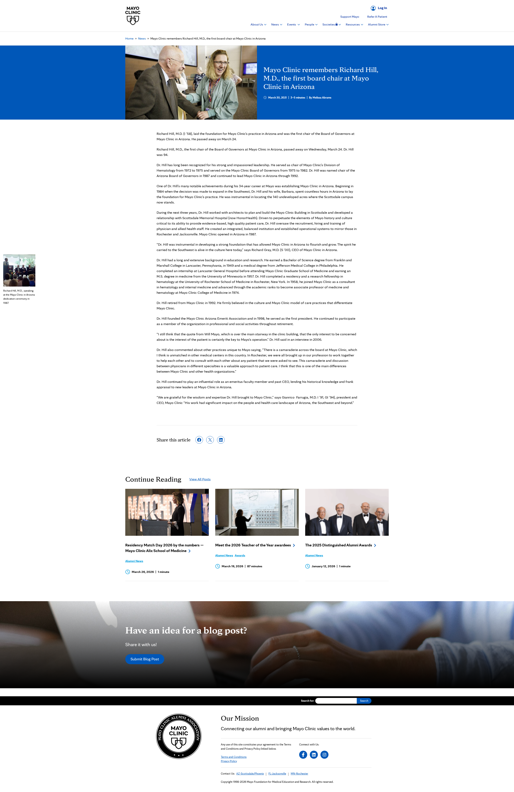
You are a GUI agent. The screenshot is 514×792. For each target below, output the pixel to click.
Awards (240, 555)
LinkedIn (314, 755)
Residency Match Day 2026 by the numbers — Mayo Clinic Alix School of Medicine (164, 548)
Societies (329, 24)
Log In (382, 8)
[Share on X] (210, 440)
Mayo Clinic (133, 15)
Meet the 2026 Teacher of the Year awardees (253, 545)
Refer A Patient (377, 16)
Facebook (303, 755)
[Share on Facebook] (199, 440)
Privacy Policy (229, 761)
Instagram (324, 755)
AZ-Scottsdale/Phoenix (250, 773)
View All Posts (200, 479)
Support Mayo (349, 16)
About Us (257, 24)
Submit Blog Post (145, 659)
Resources (353, 24)
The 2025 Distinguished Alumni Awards (338, 545)
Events (292, 24)
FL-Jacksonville (277, 773)
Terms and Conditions (234, 756)
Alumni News (134, 561)
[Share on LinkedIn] (221, 440)
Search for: (307, 700)
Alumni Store (377, 24)
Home (129, 38)
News (275, 24)
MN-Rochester (299, 773)
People (310, 24)
